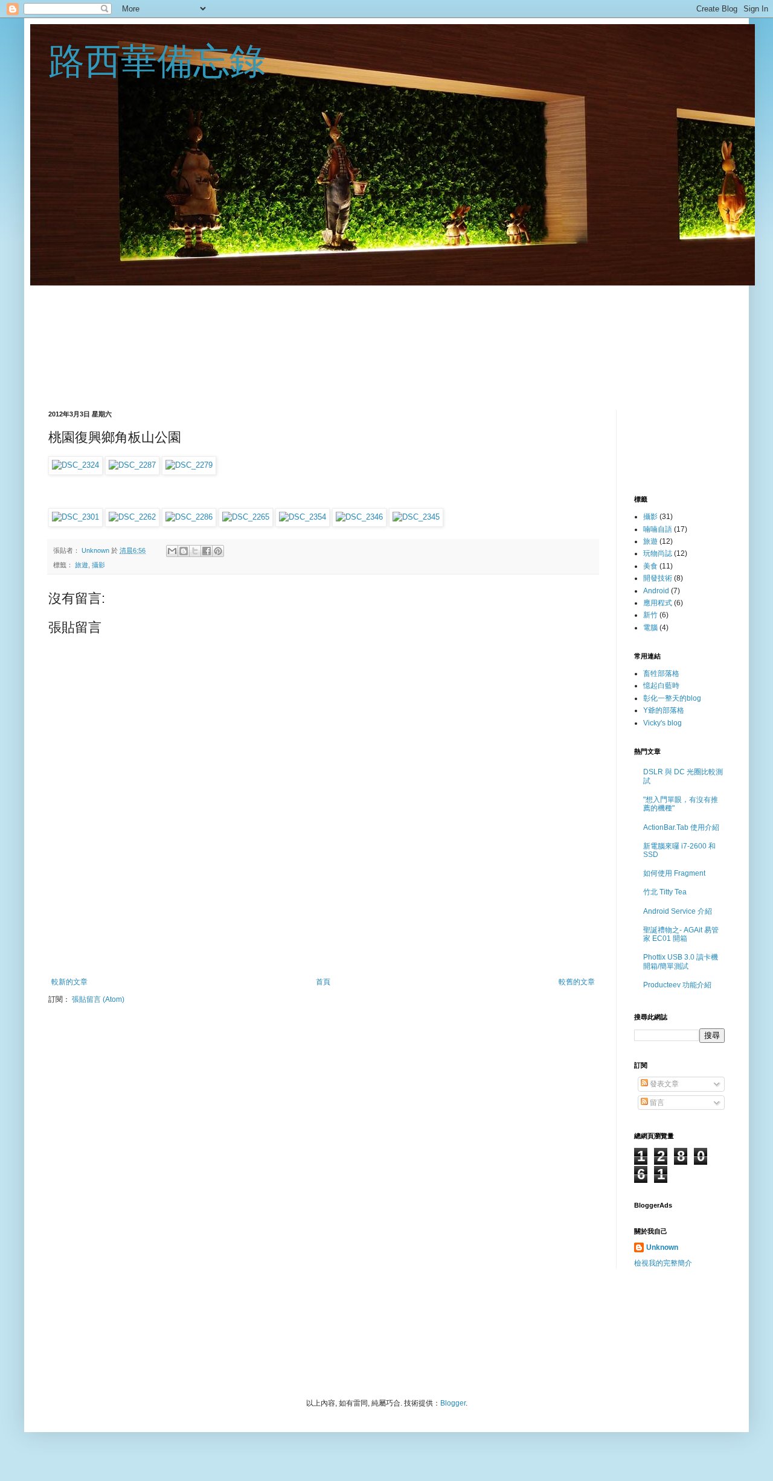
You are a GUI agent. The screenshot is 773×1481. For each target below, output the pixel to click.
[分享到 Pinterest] (218, 551)
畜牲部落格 (661, 673)
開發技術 (657, 578)
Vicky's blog (662, 723)
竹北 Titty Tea (665, 892)
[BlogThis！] (184, 551)
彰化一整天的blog (672, 698)
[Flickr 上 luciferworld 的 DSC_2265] (246, 516)
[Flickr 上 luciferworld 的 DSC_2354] (302, 516)
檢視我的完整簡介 (663, 1263)
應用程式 (657, 603)
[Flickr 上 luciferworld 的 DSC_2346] (359, 516)
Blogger (453, 1403)
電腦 (650, 627)
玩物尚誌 (657, 553)
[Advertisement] (386, 331)
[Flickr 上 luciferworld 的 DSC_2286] (189, 516)
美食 (650, 566)
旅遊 (81, 565)
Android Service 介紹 (677, 911)
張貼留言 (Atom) (98, 999)
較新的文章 (69, 982)
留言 (656, 1102)
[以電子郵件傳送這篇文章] (172, 551)
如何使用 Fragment (674, 873)
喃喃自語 (657, 529)
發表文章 (663, 1084)
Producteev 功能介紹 (677, 985)
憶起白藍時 (661, 685)
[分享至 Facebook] (206, 551)
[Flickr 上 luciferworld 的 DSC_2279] (189, 465)
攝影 (98, 565)
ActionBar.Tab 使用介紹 (681, 827)
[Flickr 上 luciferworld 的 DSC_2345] (416, 516)
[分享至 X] (195, 551)
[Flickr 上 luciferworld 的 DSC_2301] (75, 516)
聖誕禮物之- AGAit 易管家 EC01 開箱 (681, 934)
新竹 (650, 615)
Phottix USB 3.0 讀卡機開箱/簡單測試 (680, 961)
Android (656, 591)
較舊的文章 (577, 982)
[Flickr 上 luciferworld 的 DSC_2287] (132, 465)
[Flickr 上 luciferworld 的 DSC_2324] (75, 465)
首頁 (323, 982)
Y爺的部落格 (663, 710)
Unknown (96, 550)
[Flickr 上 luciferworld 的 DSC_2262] (132, 516)
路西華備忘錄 (157, 61)
